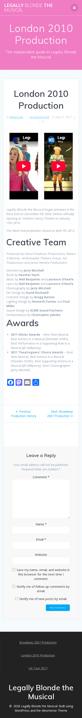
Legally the (28, 7)
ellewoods (16, 117)
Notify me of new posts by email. (43, 599)
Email (41, 539)
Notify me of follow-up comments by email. (43, 588)
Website (41, 554)
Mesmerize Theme (54, 710)
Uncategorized (39, 117)
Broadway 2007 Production (38, 642)
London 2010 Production (38, 655)
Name (41, 524)
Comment (41, 477)
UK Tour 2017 (38, 668)
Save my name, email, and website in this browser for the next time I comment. (43, 574)
